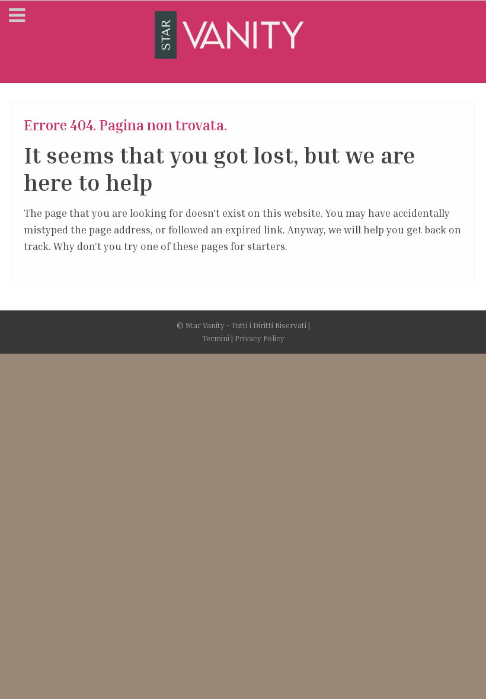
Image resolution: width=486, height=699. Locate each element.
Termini (215, 338)
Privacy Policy (259, 338)
